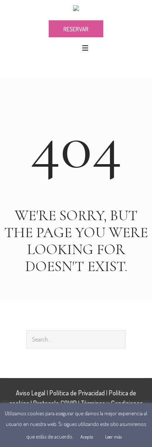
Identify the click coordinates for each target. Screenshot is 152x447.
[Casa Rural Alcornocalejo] (76, 9)
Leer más (113, 437)
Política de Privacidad (77, 393)
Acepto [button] (86, 437)
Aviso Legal (30, 393)
